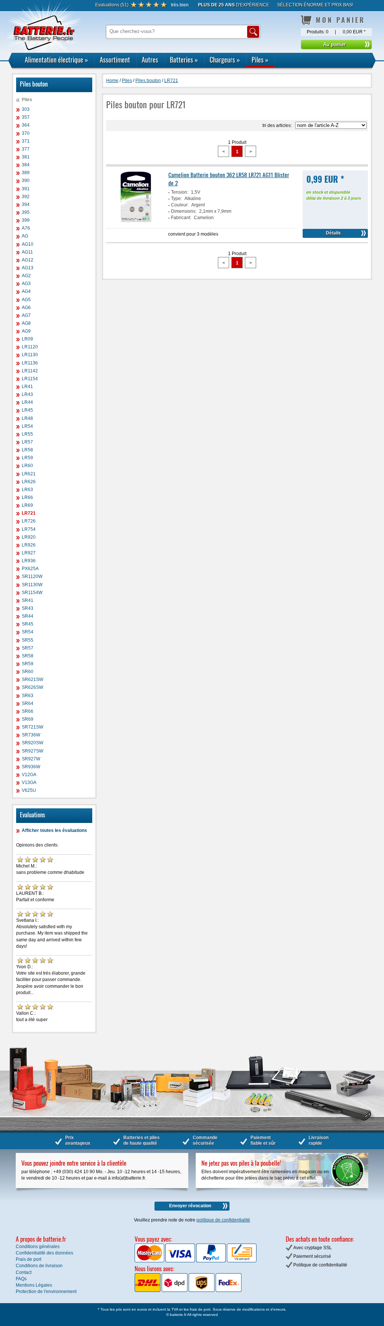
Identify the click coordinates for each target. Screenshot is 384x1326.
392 (26, 196)
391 (26, 188)
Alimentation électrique (56, 59)
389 (26, 172)
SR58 (27, 656)
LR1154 (30, 378)
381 (26, 157)
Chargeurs (225, 59)
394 (26, 204)
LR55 (27, 434)
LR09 (27, 339)
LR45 (27, 410)
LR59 (27, 457)
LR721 (29, 513)
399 (26, 220)
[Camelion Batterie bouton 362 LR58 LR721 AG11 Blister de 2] (136, 221)
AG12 (27, 260)
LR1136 (30, 363)
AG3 (26, 283)
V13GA (29, 782)
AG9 (26, 331)
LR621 (29, 473)
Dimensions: (183, 211)
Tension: (179, 192)
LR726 (29, 521)
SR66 (27, 711)
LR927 (29, 552)
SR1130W (32, 584)
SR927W (31, 759)
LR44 (27, 402)
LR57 (27, 442)
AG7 (26, 315)
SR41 (27, 600)
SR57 (27, 648)
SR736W (31, 735)
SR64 (27, 703)
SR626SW (32, 687)
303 (26, 109)
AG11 (27, 252)
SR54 (27, 632)
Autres (150, 59)
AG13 (27, 267)
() (112, 4)
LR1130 (30, 354)
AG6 (26, 307)
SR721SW (32, 727)
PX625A (30, 568)
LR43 (27, 394)
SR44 (27, 616)
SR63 (27, 695)
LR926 (29, 545)
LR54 (27, 426)
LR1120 (30, 346)
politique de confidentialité (223, 1220)
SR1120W (32, 576)
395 (26, 212)
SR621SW (32, 679)
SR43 (27, 608)
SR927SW (32, 751)
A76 (26, 228)
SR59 (27, 663)
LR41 (27, 386)
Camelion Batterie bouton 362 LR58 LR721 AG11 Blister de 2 (228, 178)
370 (26, 133)
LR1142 (30, 370)
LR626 (29, 481)
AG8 (26, 323)
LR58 (27, 449)
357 (26, 117)
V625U (29, 790)
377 (26, 149)
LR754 (29, 529)
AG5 (26, 299)
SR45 (27, 624)
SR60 (27, 671)
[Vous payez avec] (150, 1260)
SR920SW (32, 742)
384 (26, 164)
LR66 (27, 497)
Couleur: (180, 205)
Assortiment (115, 59)
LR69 (27, 505)
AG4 (26, 291)
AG (25, 236)
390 (26, 180)
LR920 (29, 537)
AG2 (26, 275)
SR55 (27, 640)
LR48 (27, 418)
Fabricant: (181, 217)
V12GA (29, 774)
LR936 (29, 560)
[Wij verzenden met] (188, 1290)
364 (26, 125)
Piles (260, 59)
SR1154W (32, 592)
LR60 (27, 465)
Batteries (184, 59)
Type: (176, 198)
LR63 (27, 489)
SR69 (27, 719)
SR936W (31, 766)
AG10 (27, 244)
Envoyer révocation (190, 1205)
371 (26, 141)
